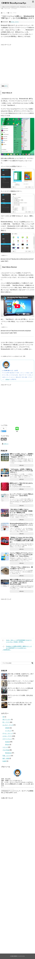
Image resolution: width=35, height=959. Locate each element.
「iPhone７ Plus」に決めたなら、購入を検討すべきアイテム (21, 567)
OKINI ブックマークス (19, 956)
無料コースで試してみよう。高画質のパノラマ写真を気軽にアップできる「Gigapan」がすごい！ (21, 455)
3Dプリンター (7, 719)
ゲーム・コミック (8, 733)
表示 (6, 86)
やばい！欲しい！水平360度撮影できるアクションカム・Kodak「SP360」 (19, 641)
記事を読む (21, 465)
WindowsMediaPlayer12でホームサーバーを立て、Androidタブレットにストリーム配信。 (21, 525)
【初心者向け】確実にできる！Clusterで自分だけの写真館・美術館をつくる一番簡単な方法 (21, 511)
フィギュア (8, 730)
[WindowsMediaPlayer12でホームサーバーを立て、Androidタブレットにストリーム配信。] (5, 527)
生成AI (4, 761)
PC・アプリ (6, 722)
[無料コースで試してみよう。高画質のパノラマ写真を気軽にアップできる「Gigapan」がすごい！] (5, 457)
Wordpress (8, 753)
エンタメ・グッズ (8, 725)
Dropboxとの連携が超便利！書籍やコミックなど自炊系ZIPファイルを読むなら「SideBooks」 (17, 648)
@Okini (7, 379)
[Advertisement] (17, 63)
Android (7, 741)
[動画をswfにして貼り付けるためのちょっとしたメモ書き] (5, 487)
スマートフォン (7, 739)
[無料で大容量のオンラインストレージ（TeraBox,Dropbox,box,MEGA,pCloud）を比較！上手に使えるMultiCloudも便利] (5, 583)
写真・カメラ (6, 755)
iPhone (7, 744)
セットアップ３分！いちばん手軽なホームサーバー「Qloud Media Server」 (21, 495)
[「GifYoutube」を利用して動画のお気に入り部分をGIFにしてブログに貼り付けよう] (5, 473)
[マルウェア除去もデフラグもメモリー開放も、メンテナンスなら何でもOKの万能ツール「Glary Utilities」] (5, 556)
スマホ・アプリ (15, 21)
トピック (5, 747)
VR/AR (7, 728)
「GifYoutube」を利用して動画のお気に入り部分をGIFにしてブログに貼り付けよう (21, 470)
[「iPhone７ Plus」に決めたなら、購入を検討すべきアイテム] (5, 570)
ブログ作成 (6, 750)
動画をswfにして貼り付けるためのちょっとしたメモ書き (21, 484)
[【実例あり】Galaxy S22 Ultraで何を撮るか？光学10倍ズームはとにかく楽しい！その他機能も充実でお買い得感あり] (5, 541)
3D (3, 716)
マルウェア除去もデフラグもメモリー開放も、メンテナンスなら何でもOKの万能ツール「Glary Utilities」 (21, 554)
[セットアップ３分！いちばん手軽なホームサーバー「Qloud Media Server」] (5, 497)
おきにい (6, 443)
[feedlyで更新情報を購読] (2, 439)
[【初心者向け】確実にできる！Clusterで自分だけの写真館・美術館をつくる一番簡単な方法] (5, 513)
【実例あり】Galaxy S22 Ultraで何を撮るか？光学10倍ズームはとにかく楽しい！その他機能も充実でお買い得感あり (21, 540)
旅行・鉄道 (6, 758)
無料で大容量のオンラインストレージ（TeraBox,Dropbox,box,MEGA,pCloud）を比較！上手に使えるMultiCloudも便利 (21, 582)
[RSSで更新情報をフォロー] (5, 439)
